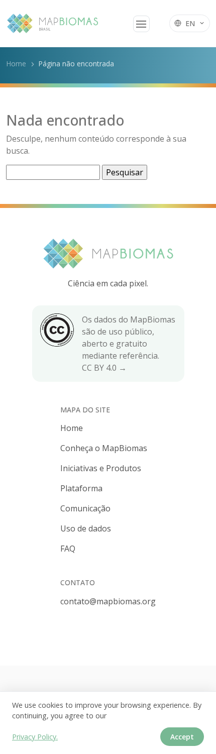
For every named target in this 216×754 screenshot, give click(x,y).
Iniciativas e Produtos (100, 468)
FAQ (67, 548)
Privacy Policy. (35, 736)
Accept (182, 736)
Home (16, 63)
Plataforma (81, 488)
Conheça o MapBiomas (103, 448)
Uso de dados (85, 528)
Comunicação (85, 508)
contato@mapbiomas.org (108, 601)
